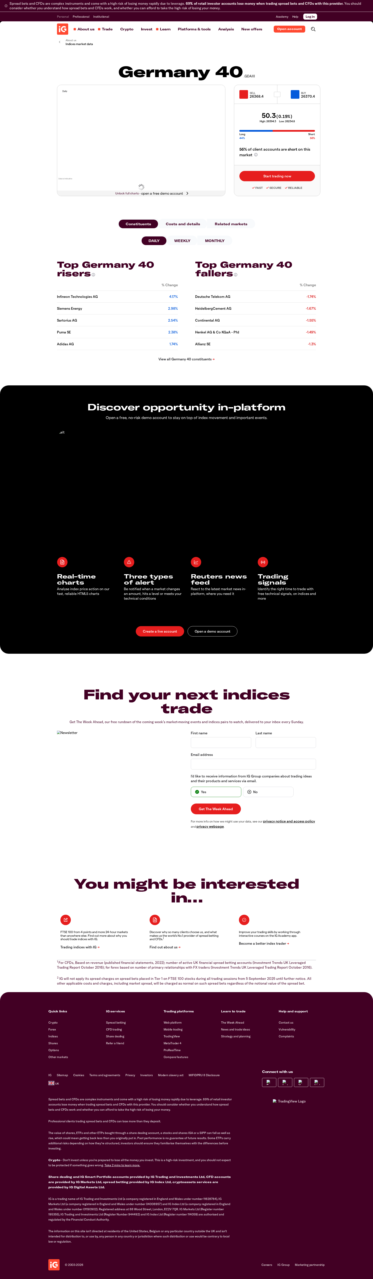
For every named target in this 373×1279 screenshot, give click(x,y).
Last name (264, 733)
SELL (252, 92)
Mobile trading (173, 1029)
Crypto (126, 29)
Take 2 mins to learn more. (122, 1165)
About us (85, 29)
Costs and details (183, 224)
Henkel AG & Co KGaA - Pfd (217, 332)
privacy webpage (210, 826)
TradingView (172, 1036)
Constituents (138, 224)
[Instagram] (285, 1082)
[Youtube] (301, 1082)
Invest (146, 29)
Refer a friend (115, 1043)
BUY (303, 92)
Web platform (173, 1022)
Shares (53, 1043)
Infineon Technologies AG (77, 296)
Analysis (226, 29)
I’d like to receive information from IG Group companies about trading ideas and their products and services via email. (251, 778)
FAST (259, 187)
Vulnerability (287, 1029)
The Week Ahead (232, 1022)
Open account (289, 29)
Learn (165, 29)
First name (199, 733)
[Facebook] (269, 1082)
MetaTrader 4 (172, 1043)
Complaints (286, 1036)
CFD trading (114, 1029)
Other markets (58, 1057)
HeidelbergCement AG (213, 308)
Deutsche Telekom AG (212, 296)
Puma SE (64, 332)
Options (53, 1050)
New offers (251, 29)
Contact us (286, 1022)
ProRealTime (172, 1050)
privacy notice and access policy (289, 821)
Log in (310, 16)
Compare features (176, 1057)
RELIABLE (295, 187)
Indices (53, 1036)
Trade (107, 29)
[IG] (62, 29)
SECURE (275, 187)
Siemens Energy (69, 308)
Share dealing (115, 1036)
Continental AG (207, 320)
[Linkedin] (317, 1082)
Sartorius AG (67, 320)
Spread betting (116, 1022)
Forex (52, 1029)
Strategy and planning (235, 1036)
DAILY (154, 241)
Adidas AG (65, 344)
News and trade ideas (235, 1029)
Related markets (231, 224)
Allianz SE (202, 344)
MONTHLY (214, 241)
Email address (202, 754)
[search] (313, 29)
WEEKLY (182, 241)
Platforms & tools (194, 29)
